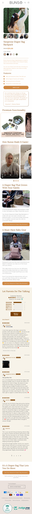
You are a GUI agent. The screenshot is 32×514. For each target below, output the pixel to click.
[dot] (13, 180)
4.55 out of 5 (20, 297)
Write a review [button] (16, 314)
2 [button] (14, 455)
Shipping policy (25, 500)
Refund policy (27, 498)
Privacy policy (8, 500)
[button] (3, 2)
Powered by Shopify (18, 498)
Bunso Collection (9, 498)
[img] (5, 323)
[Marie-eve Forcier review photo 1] (6, 364)
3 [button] (16, 455)
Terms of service (16, 500)
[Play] (16, 246)
